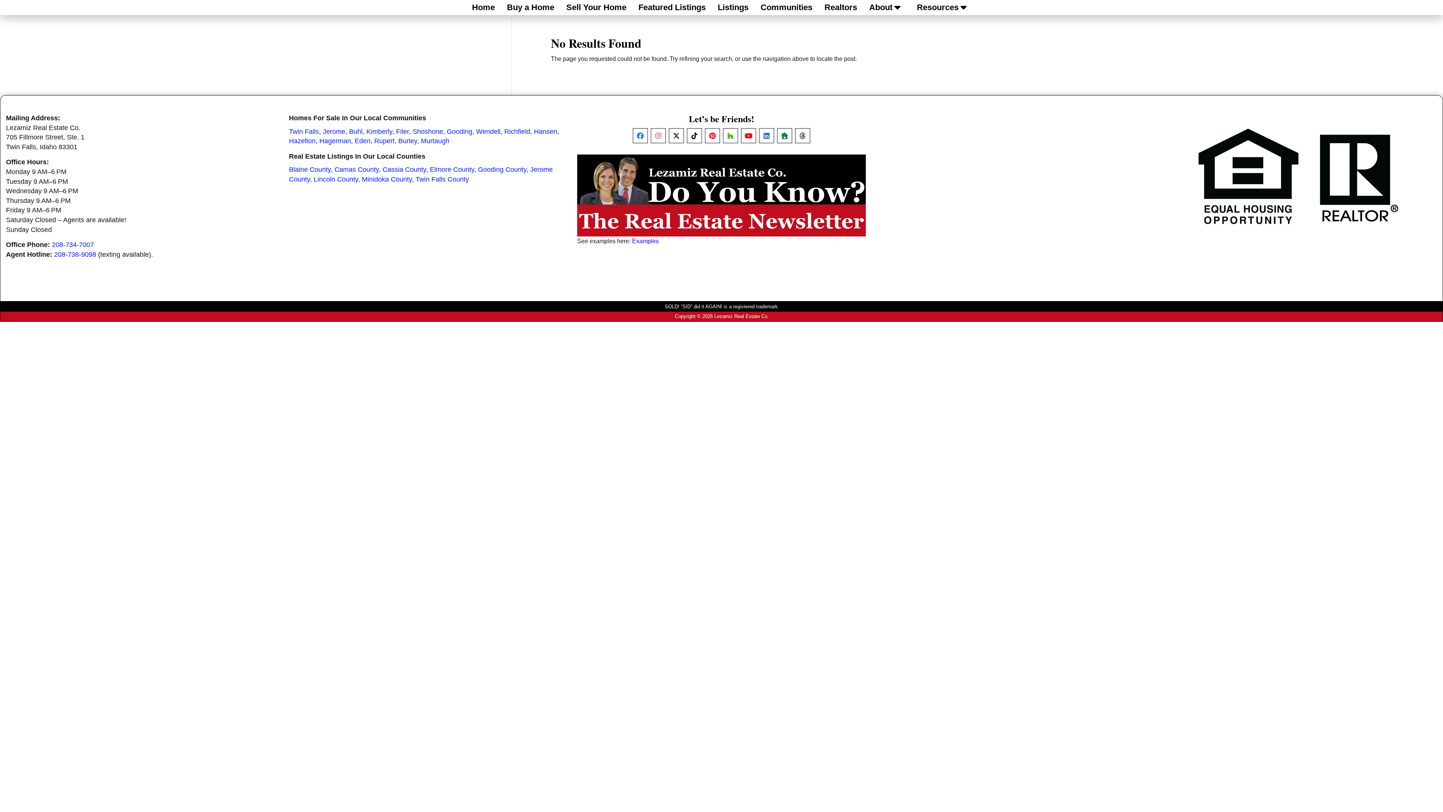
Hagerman (335, 141)
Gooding (459, 131)
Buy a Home (530, 7)
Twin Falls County (442, 179)
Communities (786, 7)
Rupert (384, 141)
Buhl (356, 131)
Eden (363, 141)
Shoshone (428, 131)
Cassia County (404, 169)
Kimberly (379, 131)
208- (61, 254)
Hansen (545, 131)
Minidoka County (387, 179)
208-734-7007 (73, 244)
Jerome (334, 131)
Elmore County (452, 169)
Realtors (840, 7)
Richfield (517, 131)
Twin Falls (304, 131)
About (880, 7)
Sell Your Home (596, 7)
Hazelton (302, 141)
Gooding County (502, 169)
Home (483, 7)
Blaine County (310, 169)
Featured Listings (672, 7)
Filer (402, 131)
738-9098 (82, 254)
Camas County (356, 169)
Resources (938, 7)
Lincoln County (336, 179)
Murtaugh (435, 141)
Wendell (488, 131)
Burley (407, 141)
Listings (733, 7)
